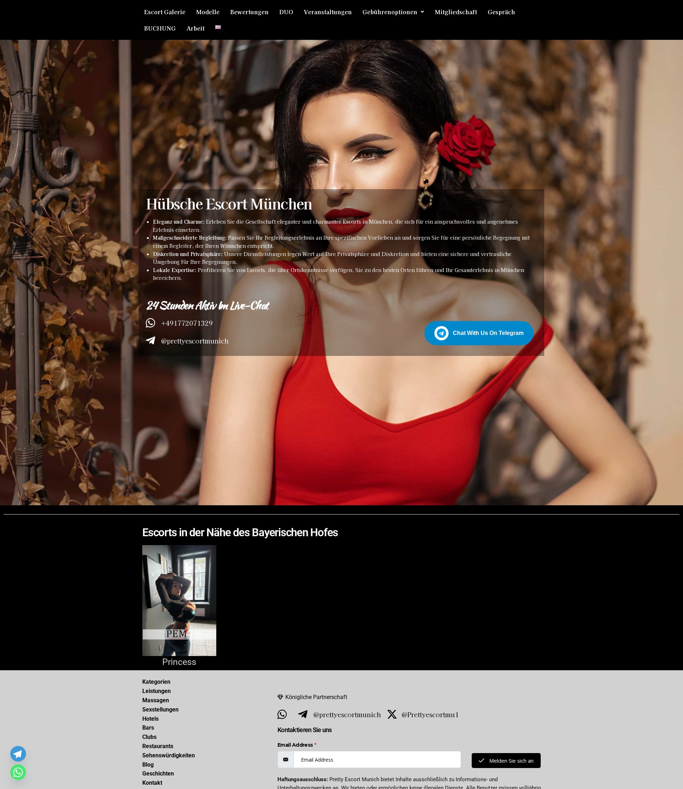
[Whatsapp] (18, 772)
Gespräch (501, 11)
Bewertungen (249, 11)
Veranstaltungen (328, 11)
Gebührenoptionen (389, 11)
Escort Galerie (164, 11)
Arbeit (195, 28)
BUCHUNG (160, 28)
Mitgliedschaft (456, 11)
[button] (393, 12)
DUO (286, 11)
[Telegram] (18, 754)
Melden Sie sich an (511, 760)
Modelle (207, 11)
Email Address (296, 745)
